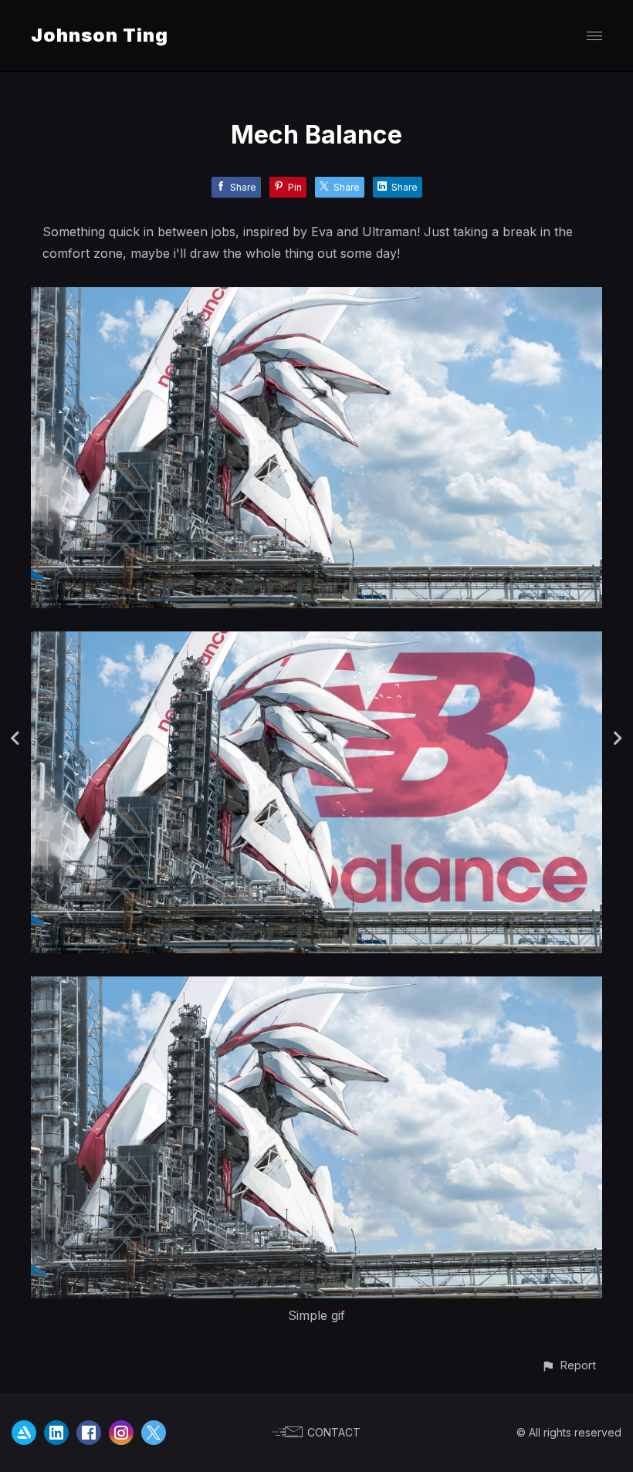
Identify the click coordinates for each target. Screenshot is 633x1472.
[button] (568, 1365)
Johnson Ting (99, 35)
